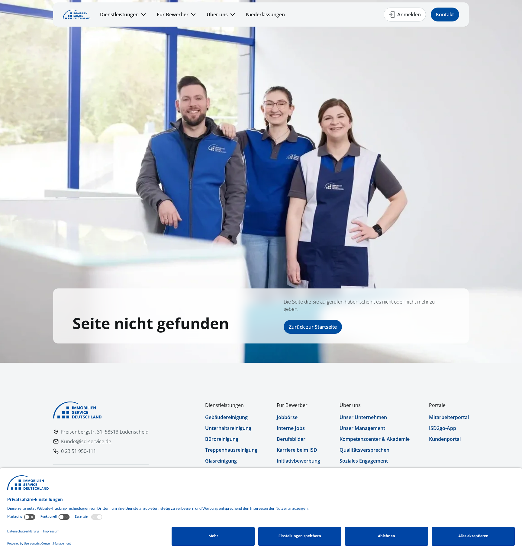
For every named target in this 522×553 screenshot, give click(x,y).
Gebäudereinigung (226, 417)
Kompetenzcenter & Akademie (375, 439)
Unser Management (362, 428)
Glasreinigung (221, 460)
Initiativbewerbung (298, 460)
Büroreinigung (221, 439)
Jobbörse (287, 417)
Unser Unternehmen (363, 417)
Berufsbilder (291, 439)
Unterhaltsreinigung (228, 428)
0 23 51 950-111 (78, 451)
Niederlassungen (265, 14)
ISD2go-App (442, 428)
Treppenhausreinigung (231, 450)
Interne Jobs (291, 428)
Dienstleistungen (119, 14)
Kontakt (445, 14)
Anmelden (409, 14)
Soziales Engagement (364, 460)
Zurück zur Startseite (313, 327)
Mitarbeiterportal (449, 417)
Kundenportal (445, 439)
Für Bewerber (172, 14)
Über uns (217, 14)
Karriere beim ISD (297, 450)
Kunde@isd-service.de (86, 441)
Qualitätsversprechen (364, 450)
